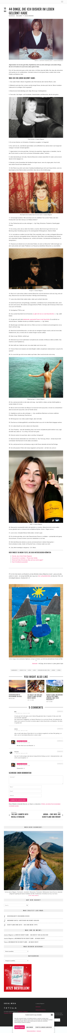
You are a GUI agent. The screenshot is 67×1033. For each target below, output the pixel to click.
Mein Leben (19, 15)
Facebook (6, 1013)
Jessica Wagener (29, 15)
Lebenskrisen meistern (44, 670)
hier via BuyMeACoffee (44, 576)
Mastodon (20, 1011)
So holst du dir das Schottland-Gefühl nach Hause (35, 696)
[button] (52, 1015)
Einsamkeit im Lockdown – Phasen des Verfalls (24, 558)
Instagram (25, 1011)
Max (15, 711)
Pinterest (11, 1013)
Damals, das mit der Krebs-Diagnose (22, 556)
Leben (34, 670)
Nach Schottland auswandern (20, 562)
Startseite (34, 663)
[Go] (27, 905)
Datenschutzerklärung (31, 1031)
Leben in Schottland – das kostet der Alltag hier (31, 935)
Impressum (39, 1031)
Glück (29, 670)
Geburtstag (23, 670)
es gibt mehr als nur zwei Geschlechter (43, 314)
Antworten (60, 711)
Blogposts (12, 15)
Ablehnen (29, 1027)
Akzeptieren (19, 1027)
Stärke (59, 670)
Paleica (16, 751)
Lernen (53, 670)
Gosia (16, 729)
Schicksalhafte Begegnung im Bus (15, 695)
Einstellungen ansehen (44, 1027)
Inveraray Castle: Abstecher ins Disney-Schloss (23, 920)
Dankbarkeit (14, 670)
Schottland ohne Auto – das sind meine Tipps (22, 925)
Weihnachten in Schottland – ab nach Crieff (30, 938)
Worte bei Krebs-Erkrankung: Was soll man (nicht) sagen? (27, 560)
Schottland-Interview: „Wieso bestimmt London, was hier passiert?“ (54, 697)
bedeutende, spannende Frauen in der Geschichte (36, 319)
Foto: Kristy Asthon (33, 895)
